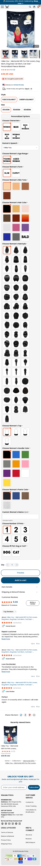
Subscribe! (34, 787)
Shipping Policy (6, 844)
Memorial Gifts (28, 761)
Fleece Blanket (9, 99)
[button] (20, 121)
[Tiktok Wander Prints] (12, 823)
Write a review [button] (33, 603)
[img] (7, 622)
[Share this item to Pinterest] (30, 715)
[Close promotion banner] (39, 2)
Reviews (29, 839)
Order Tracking (31, 806)
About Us (29, 835)
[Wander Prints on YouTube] (9, 823)
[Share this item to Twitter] (21, 715)
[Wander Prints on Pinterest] (16, 823)
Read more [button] (6, 639)
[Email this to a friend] (34, 715)
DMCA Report (30, 842)
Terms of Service (7, 832)
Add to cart (20, 580)
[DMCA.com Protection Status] (9, 856)
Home (7, 761)
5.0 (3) (12, 70)
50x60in (16, 110)
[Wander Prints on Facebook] (2, 823)
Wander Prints (23, 851)
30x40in (6, 110)
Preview (20, 573)
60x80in (27, 110)
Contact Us (29, 802)
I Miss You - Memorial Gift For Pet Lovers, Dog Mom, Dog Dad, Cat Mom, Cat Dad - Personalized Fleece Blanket (19, 619)
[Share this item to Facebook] (25, 715)
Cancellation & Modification (31, 811)
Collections (16, 761)
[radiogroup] (20, 132)
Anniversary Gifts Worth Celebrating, (20, 2)
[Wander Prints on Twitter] (19, 823)
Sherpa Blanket (26, 99)
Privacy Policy (6, 840)
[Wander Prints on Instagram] (6, 823)
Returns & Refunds (7, 836)
